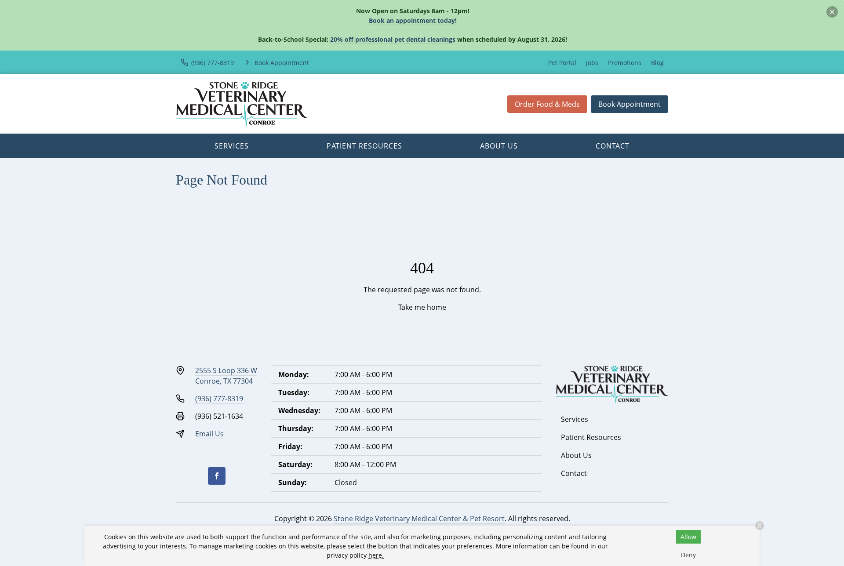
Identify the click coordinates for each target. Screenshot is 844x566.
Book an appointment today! (413, 20)
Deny (688, 555)
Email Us (209, 434)
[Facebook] (217, 476)
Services (232, 146)
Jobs (592, 62)
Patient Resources (364, 146)
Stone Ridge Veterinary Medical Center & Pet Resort (419, 518)
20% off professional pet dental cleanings (392, 39)
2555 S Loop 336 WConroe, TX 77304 (226, 376)
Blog (657, 62)
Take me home (422, 307)
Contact (612, 146)
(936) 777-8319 (219, 398)
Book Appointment (629, 104)
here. (376, 555)
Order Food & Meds (547, 104)
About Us (499, 146)
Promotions (624, 62)
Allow (688, 537)
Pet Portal (562, 62)
